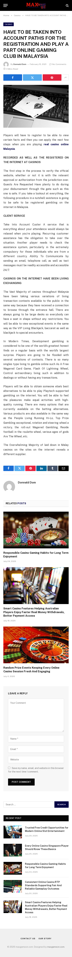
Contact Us (28, 938)
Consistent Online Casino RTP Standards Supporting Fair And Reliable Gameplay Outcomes (43, 885)
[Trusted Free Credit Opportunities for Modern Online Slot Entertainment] (13, 832)
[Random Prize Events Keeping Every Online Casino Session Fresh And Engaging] (36, 645)
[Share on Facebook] (12, 77)
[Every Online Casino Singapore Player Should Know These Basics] (13, 850)
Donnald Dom (19, 64)
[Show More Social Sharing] (65, 77)
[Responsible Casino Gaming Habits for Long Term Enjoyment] (36, 530)
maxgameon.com (55, 947)
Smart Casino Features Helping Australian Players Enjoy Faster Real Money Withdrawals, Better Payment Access (34, 612)
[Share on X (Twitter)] (32, 77)
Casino (8, 24)
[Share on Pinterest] (52, 77)
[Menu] (5, 5)
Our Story (45, 938)
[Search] (67, 5)
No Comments (59, 64)
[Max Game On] (36, 5)
